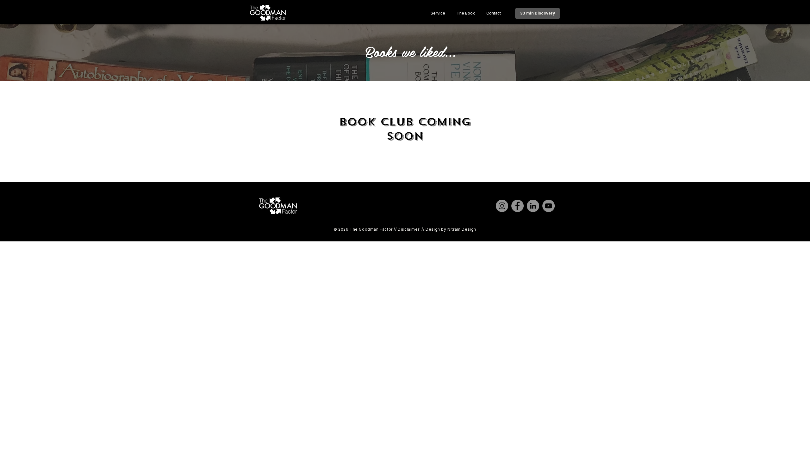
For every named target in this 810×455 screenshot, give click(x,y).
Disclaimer (408, 229)
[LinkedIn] (533, 206)
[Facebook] (517, 206)
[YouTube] (548, 206)
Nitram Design (461, 229)
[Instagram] (502, 206)
